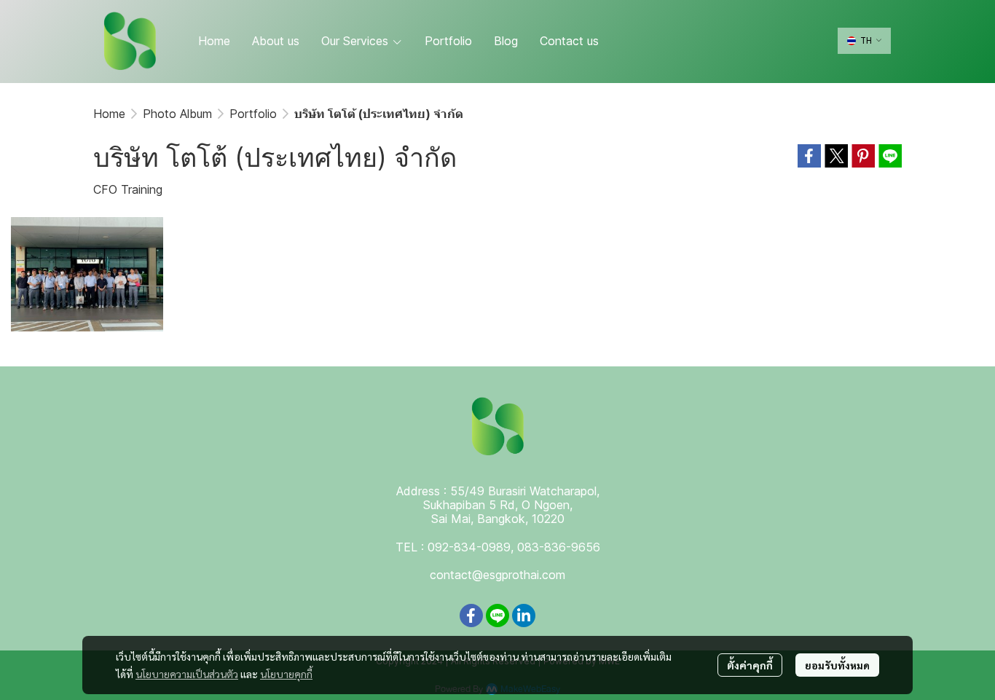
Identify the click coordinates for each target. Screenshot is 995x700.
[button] (864, 41)
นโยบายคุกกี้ (286, 673)
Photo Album (177, 113)
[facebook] (471, 615)
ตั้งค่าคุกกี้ (750, 665)
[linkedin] (523, 615)
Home (109, 113)
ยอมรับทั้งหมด (837, 665)
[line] (497, 615)
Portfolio (253, 113)
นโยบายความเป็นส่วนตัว (186, 673)
